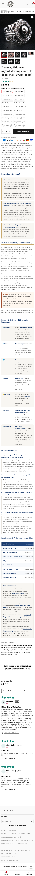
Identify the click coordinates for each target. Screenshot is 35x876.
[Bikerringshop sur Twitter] (5, 810)
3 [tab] (13, 48)
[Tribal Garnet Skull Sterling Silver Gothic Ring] (31, 53)
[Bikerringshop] (10, 4)
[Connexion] (27, 4)
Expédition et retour (7, 642)
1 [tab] (8, 48)
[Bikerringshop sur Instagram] (10, 810)
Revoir (3, 847)
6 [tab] (22, 48)
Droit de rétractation (9, 857)
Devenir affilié (6, 853)
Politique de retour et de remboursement (15, 833)
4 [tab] (16, 48)
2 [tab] (10, 48)
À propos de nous (21, 843)
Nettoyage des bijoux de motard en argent (15, 850)
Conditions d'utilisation (24, 840)
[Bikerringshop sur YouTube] (12, 810)
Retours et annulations (9, 860)
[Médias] (32, 17)
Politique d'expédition (9, 830)
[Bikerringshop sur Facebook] (2, 810)
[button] (5, 81)
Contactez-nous (7, 843)
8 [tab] (27, 48)
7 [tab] (24, 48)
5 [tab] (19, 48)
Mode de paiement (7, 840)
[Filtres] (3, 691)
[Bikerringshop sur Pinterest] (7, 810)
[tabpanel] (17, 32)
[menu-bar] (3, 4)
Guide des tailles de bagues (18, 847)
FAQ (16, 853)
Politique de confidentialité (11, 837)
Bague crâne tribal (18, 593)
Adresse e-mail (6, 821)
